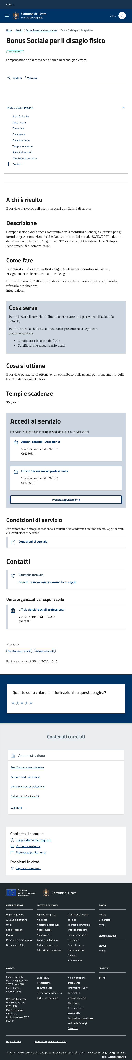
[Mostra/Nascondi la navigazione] (7, 15)
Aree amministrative (16, 920)
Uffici (9, 925)
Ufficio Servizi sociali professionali (44, 471)
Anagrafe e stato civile (48, 925)
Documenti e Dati (15, 945)
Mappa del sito (13, 1041)
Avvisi (102, 925)
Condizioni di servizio (33, 542)
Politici (9, 935)
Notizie (102, 914)
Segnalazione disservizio (49, 993)
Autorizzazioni (44, 935)
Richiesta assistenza (47, 998)
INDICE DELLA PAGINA (20, 108)
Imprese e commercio (79, 925)
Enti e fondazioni (14, 930)
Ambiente (42, 920)
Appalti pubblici (44, 930)
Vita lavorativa (75, 960)
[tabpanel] (66, 784)
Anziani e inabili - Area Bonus (41, 442)
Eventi (102, 950)
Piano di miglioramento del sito (50, 1041)
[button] (10, 4)
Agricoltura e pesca (46, 914)
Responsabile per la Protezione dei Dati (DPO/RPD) (16, 1002)
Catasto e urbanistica (47, 940)
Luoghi (102, 945)
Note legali (73, 1003)
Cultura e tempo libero (48, 945)
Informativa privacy (78, 988)
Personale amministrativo (19, 940)
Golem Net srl (66, 1052)
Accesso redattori (117, 1057)
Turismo (72, 955)
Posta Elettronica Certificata (15, 1011)
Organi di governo (15, 914)
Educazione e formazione (49, 950)
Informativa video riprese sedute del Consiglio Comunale (80, 1023)
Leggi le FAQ (43, 978)
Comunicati (104, 920)
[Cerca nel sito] (122, 15)
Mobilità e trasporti (77, 930)
